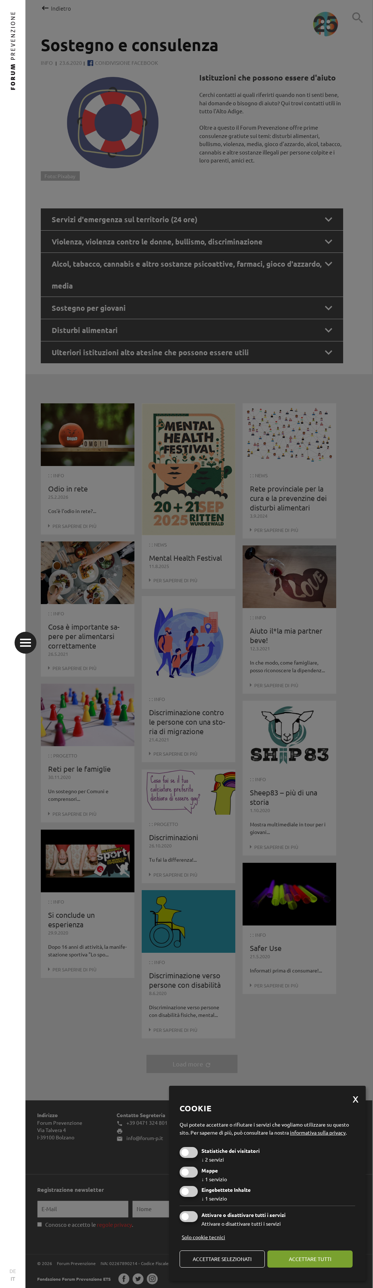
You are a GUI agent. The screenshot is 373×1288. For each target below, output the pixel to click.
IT (13, 1278)
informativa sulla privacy (318, 1132)
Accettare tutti (310, 1259)
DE (12, 1271)
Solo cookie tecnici (203, 1237)
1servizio (214, 1179)
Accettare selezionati (222, 1259)
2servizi (212, 1159)
